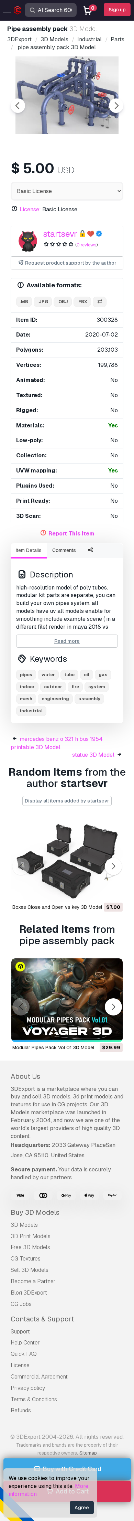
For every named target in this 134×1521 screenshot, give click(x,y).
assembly (89, 699)
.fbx (82, 302)
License (20, 1365)
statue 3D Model (93, 754)
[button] (113, 866)
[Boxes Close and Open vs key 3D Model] (67, 860)
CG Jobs (21, 1304)
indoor (27, 687)
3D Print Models (31, 1236)
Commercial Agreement (39, 1376)
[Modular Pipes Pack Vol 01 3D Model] (67, 1000)
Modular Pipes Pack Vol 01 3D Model (53, 1047)
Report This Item (71, 533)
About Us (25, 1076)
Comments (64, 550)
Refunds (21, 1410)
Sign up (117, 10)
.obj (62, 302)
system (96, 687)
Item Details (29, 550)
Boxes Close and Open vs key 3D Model (57, 907)
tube (69, 675)
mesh (26, 699)
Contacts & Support (42, 1319)
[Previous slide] (18, 105)
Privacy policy (28, 1388)
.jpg (42, 302)
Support (20, 1331)
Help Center (25, 1342)
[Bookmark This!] (113, 892)
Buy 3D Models (35, 1212)
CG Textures (26, 1258)
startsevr (60, 233)
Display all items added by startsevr (67, 801)
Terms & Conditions (34, 1399)
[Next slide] (116, 105)
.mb (24, 302)
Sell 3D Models (29, 1270)
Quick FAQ (24, 1354)
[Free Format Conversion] (99, 302)
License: (30, 209)
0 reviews (87, 245)
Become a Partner (33, 1281)
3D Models (24, 1224)
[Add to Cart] (98, 892)
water (48, 675)
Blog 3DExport (29, 1292)
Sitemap (88, 1453)
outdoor (53, 687)
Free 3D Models (30, 1247)
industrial (31, 711)
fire (75, 687)
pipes (26, 675)
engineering (55, 699)
